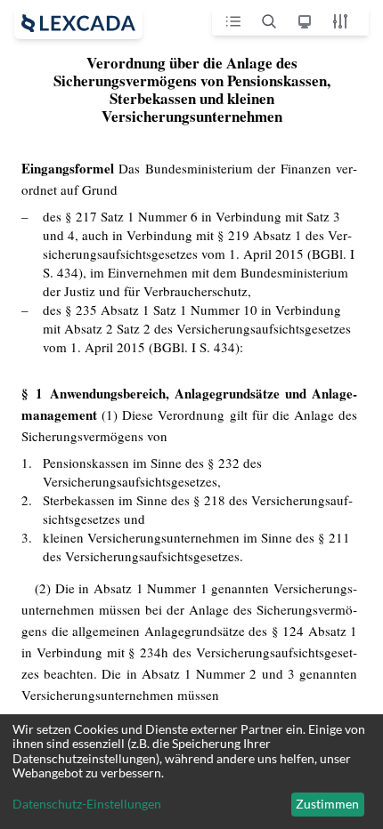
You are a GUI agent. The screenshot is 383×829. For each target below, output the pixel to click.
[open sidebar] (78, 23)
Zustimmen (327, 803)
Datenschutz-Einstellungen (86, 804)
